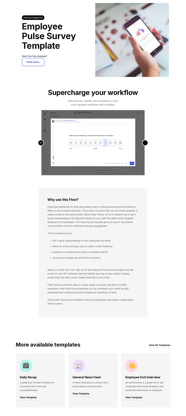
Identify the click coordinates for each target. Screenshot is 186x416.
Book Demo (33, 62)
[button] (41, 143)
